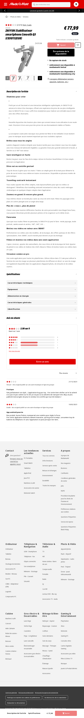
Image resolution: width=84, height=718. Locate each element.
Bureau (7, 559)
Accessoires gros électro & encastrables (32, 655)
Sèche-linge (28, 626)
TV (43, 551)
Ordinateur (9, 549)
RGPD (63, 491)
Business (64, 468)
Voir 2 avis (27, 25)
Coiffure (45, 631)
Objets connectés (30, 561)
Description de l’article (16, 713)
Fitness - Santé (47, 651)
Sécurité (27, 581)
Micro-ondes (9, 646)
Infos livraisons (47, 461)
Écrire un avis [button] (42, 361)
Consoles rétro (66, 641)
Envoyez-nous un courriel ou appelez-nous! (16, 461)
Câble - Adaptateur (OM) (11, 585)
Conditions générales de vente (68, 479)
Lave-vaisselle (29, 641)
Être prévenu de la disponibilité (61, 52)
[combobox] (51, 4)
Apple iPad (27, 473)
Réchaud (8, 659)
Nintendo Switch (29, 493)
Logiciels (8, 592)
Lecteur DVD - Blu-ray (49, 594)
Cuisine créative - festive (11, 652)
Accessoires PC (10, 569)
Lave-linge (27, 621)
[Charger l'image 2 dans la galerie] (20, 78)
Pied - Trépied (65, 567)
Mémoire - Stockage (30, 571)
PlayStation (65, 621)
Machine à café (10, 618)
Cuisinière (27, 631)
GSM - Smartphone (30, 551)
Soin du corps (47, 641)
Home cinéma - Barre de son (49, 562)
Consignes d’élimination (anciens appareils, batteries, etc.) (62, 80)
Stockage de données (12, 564)
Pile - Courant (28, 576)
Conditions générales (11, 692)
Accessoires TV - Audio (50, 599)
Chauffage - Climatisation (46, 657)
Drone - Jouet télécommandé (66, 573)
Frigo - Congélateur (30, 636)
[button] (5, 4)
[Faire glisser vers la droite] (40, 78)
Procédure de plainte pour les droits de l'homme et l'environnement (68, 500)
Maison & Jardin (47, 668)
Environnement (47, 475)
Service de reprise (67, 522)
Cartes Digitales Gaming (66, 647)
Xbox (62, 626)
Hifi (43, 556)
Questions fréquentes (68, 517)
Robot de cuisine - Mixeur (11, 634)
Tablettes (27, 468)
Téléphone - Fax (29, 556)
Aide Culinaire (10, 628)
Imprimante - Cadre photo (67, 560)
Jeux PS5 (27, 478)
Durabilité (45, 481)
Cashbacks (64, 473)
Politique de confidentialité (25, 692)
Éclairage (45, 663)
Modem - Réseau (11, 574)
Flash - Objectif (66, 554)
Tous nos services (48, 456)
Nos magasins (65, 463)
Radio (44, 579)
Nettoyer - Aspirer (48, 621)
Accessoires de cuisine (31, 488)
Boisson (8, 641)
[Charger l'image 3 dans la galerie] (27, 78)
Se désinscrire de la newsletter (55, 697)
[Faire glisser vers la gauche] (7, 78)
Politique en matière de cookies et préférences (23, 697)
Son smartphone (29, 566)
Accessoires (46, 673)
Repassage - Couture (49, 626)
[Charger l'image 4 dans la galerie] (34, 78)
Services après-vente (49, 466)
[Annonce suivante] (79, 10)
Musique (64, 663)
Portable (45, 574)
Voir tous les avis (14, 351)
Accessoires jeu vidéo (68, 654)
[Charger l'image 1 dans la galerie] (13, 78)
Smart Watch (28, 463)
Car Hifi (44, 589)
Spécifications (34, 713)
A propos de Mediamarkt (65, 456)
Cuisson (8, 623)
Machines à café (29, 483)
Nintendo (64, 631)
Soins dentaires (47, 636)
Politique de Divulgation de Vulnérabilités (46, 692)
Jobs (62, 486)
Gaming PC (64, 636)
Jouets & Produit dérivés (69, 668)
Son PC (7, 579)
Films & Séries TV (66, 658)
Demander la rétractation (16, 703)
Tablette (8, 554)
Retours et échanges (49, 470)
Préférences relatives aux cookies (68, 510)
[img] (11, 382)
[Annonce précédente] (4, 10)
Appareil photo (66, 549)
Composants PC (10, 596)
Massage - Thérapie (49, 646)
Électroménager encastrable (29, 647)
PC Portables (28, 458)
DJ (43, 584)
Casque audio (47, 569)
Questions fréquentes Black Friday (68, 528)
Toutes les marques (49, 485)
